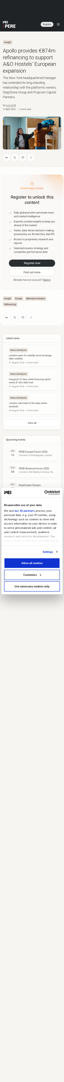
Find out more (32, 272)
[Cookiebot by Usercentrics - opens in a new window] (45, 492)
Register (47, 24)
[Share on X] (14, 157)
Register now (32, 263)
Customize (30, 574)
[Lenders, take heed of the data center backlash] (32, 403)
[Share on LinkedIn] (6, 157)
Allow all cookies (32, 563)
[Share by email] (23, 157)
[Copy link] (31, 157)
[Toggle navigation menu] (58, 24)
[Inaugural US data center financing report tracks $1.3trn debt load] (32, 379)
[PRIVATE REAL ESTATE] (9, 24)
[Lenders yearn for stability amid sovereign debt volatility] (32, 355)
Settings (48, 551)
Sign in (46, 279)
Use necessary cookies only (32, 586)
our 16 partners (24, 510)
